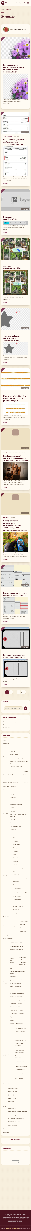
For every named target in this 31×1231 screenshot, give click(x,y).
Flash (4, 740)
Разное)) (5, 935)
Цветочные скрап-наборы (16, 1023)
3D (14, 838)
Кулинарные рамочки (20, 1040)
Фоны (4, 1106)
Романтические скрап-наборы (18, 1000)
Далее (23, 692)
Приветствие (23, 931)
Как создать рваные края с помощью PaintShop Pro (14, 656)
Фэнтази (5, 1129)
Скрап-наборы (7, 62)
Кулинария (16, 874)
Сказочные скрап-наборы (16, 1006)
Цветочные (13, 833)
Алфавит (15, 841)
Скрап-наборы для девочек (22, 958)
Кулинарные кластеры (16, 804)
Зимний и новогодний (19, 868)
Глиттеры (25, 771)
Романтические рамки (21, 1066)
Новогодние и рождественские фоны (18, 1111)
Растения (15, 892)
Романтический (17, 899)
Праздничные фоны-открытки (16, 1118)
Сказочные (13, 829)
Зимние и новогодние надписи (18, 758)
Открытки (22, 924)
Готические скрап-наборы (17, 953)
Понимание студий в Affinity (10, 218)
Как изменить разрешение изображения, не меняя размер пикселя (14, 141)
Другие (12, 968)
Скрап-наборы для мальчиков (22, 963)
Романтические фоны (13, 1121)
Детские (12, 801)
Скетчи (25, 778)
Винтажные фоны (12, 1091)
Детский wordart (14, 754)
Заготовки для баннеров (9, 786)
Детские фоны (12, 1095)
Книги (14, 871)
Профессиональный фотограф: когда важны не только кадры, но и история (15, 458)
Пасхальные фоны (13, 1115)
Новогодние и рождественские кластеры (18, 815)
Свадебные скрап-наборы (16, 1003)
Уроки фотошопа (7, 1084)
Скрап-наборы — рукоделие (17, 1010)
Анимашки (6, 743)
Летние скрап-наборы (15, 983)
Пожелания (23, 928)
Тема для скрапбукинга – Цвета (13, 267)
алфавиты (12, 751)
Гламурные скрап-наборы (16, 949)
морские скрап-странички (19, 1044)
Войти (4, 725)
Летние (12, 807)
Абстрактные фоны (13, 1088)
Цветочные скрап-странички (20, 1079)
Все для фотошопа (8, 774)
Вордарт (5, 757)
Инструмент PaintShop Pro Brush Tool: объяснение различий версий (14, 398)
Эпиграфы (6, 1132)
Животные (15, 861)
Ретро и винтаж (17, 896)
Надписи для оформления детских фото (19, 762)
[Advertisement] (15, 1188)
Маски (24, 774)
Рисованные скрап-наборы (17, 996)
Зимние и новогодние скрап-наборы (17, 972)
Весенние (12, 794)
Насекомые (16, 881)
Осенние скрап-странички (19, 1056)
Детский (15, 858)
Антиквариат (16, 844)
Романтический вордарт (16, 766)
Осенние (12, 819)
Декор (14, 854)
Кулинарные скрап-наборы (17, 980)
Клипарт (5, 875)
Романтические (14, 823)
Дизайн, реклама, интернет (11, 453)
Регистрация (6, 727)
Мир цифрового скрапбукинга (16, 3)
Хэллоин (12, 1020)
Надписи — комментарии (9, 926)
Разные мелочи (17, 888)
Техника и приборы (18, 906)
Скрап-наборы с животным (17, 1013)
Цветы (26, 892)
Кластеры (5, 813)
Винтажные (13, 797)
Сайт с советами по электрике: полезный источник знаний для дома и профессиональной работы (15, 525)
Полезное (6, 517)
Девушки (15, 851)
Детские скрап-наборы (12, 960)
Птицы (14, 885)
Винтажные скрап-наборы (16, 946)
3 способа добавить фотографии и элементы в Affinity (11, 338)
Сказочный (16, 903)
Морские (12, 811)
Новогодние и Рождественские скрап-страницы (19, 1050)
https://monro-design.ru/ (20, 29)
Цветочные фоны (12, 1125)
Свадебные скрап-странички (20, 1074)
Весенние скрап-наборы (16, 942)
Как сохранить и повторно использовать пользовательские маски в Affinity (13, 68)
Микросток (6, 916)
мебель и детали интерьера (20, 878)
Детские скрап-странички (19, 1036)
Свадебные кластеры (15, 826)
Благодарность (24, 921)
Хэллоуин (15, 913)
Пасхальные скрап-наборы (17, 993)
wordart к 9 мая (14, 748)
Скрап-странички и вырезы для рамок (7, 1053)
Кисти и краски (12, 1098)
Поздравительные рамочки (19, 1062)
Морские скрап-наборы (16, 986)
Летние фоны (11, 1105)
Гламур (15, 848)
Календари (12, 976)
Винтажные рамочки (20, 1028)
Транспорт (16, 909)
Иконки (5, 790)
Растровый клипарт (8, 938)
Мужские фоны (12, 1108)
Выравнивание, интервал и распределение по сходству (15, 594)
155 (18, 692)
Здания (15, 864)
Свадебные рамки (19, 1069)
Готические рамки (20, 1031)
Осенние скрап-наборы (16, 990)
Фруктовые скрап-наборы (16, 1017)
